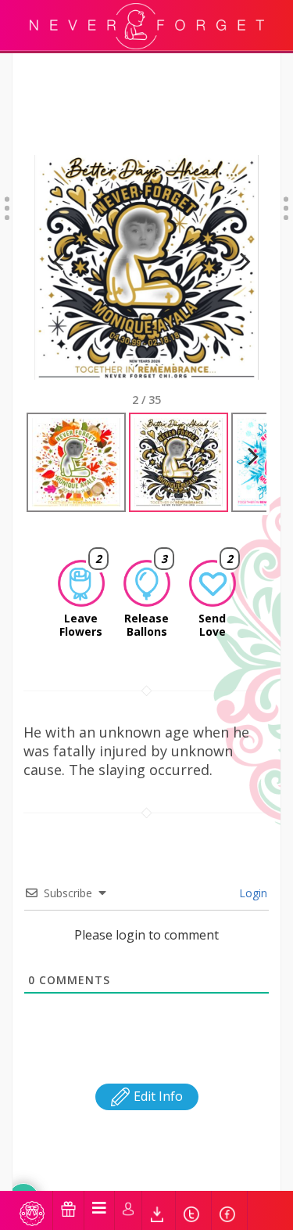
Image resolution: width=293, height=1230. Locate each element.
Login (251, 893)
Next (239, 281)
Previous (57, 281)
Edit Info (156, 1096)
